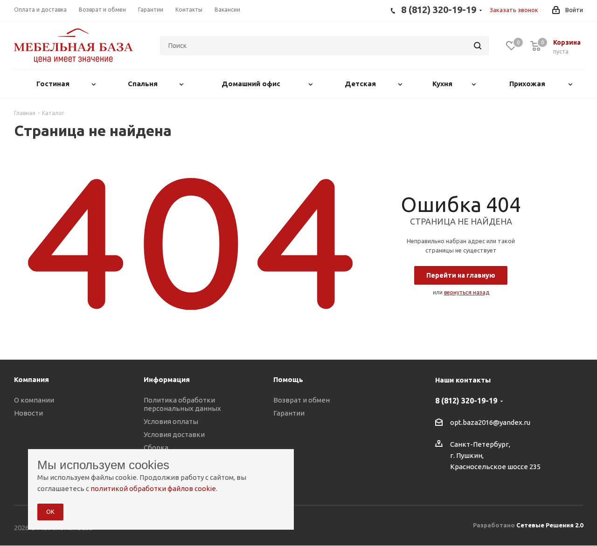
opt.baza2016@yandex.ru (490, 423)
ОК (50, 511)
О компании (34, 400)
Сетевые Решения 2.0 (549, 525)
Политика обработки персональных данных (182, 404)
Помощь (288, 379)
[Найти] (477, 45)
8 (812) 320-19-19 (466, 400)
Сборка (156, 447)
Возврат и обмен (301, 400)
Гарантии (289, 413)
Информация (167, 379)
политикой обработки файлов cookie (153, 488)
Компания (31, 379)
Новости (28, 413)
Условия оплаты (171, 421)
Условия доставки (174, 434)
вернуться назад (466, 292)
